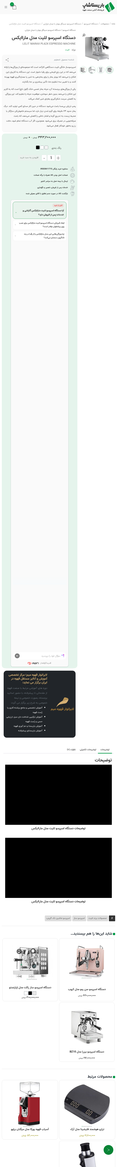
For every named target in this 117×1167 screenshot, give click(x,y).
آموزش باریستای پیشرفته (30, 730)
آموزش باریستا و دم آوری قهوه (28, 726)
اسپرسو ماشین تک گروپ (58, 918)
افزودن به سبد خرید (29, 157)
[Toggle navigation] (5, 7)
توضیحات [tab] (105, 749)
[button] (84, 35)
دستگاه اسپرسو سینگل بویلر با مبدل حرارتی (62, 23)
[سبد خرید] (14, 6)
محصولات (105, 23)
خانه (113, 23)
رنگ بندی (56, 148)
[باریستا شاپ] (99, 7)
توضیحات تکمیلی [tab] (88, 749)
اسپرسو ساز (79, 918)
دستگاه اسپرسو (91, 23)
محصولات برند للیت (98, 918)
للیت (67, 49)
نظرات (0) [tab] (71, 749)
